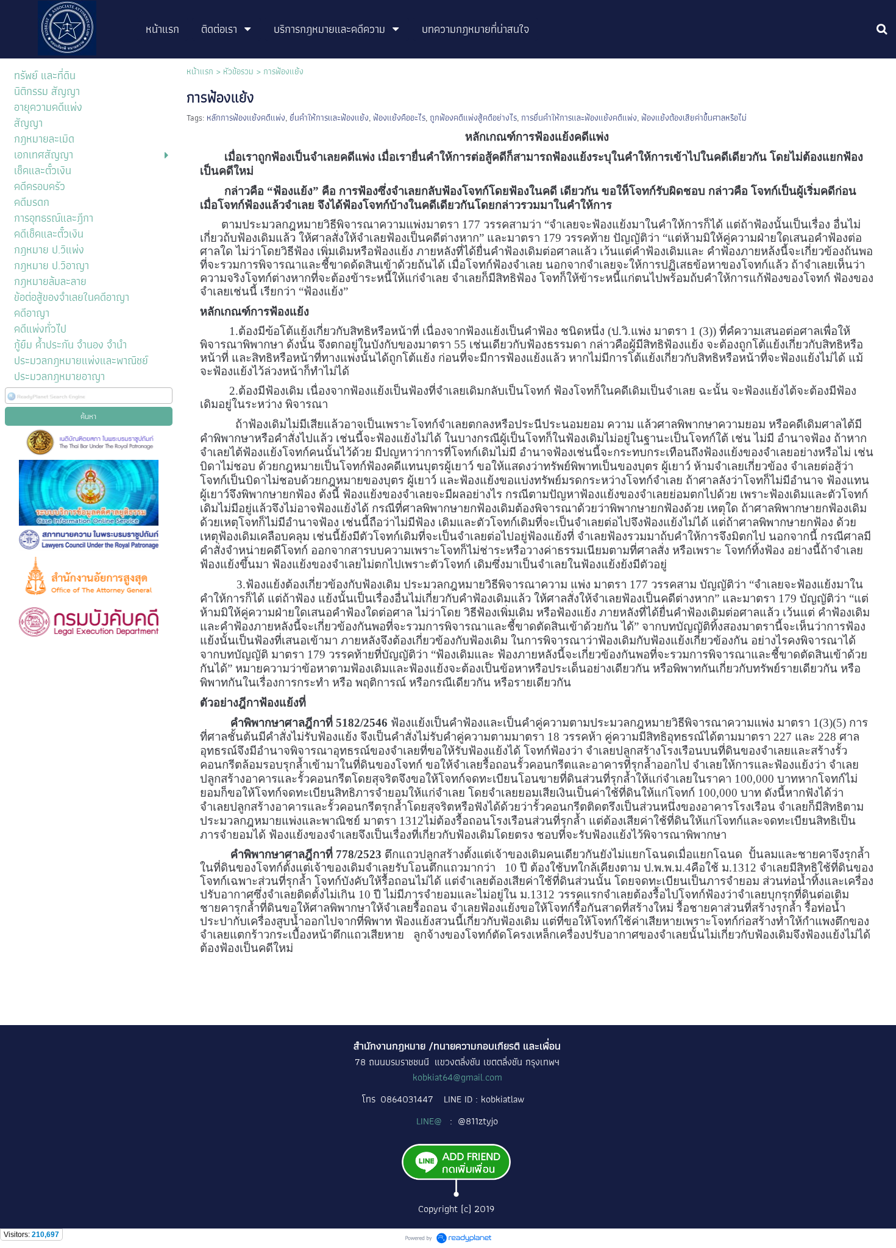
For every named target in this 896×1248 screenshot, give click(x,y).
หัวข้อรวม (238, 71)
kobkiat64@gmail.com (457, 1077)
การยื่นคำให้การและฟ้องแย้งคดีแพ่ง (579, 117)
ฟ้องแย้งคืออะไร (399, 117)
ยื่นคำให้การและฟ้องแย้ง (329, 117)
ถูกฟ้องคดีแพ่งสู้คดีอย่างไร (473, 117)
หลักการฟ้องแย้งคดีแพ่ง (246, 117)
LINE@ (430, 1121)
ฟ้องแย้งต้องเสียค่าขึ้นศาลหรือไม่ (694, 117)
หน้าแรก (200, 71)
